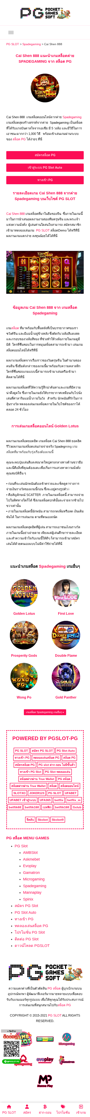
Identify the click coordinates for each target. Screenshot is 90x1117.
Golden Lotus (24, 613)
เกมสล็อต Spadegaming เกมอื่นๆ (44, 712)
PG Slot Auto (25, 912)
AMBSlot (30, 852)
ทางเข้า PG (24, 919)
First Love (66, 613)
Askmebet (31, 859)
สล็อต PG (19, 139)
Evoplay (29, 866)
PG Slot (21, 846)
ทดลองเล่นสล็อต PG (31, 926)
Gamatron (31, 873)
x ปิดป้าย (11, 1031)
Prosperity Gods (24, 655)
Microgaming (34, 879)
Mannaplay (32, 892)
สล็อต (15, 328)
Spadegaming (72, 117)
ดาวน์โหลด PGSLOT (32, 946)
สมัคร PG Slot (26, 906)
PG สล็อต (54, 988)
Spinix (28, 899)
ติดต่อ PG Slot (27, 939)
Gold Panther (65, 697)
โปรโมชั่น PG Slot (30, 932)
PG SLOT (43, 230)
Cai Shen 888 (15, 213)
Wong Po (24, 697)
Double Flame (66, 655)
